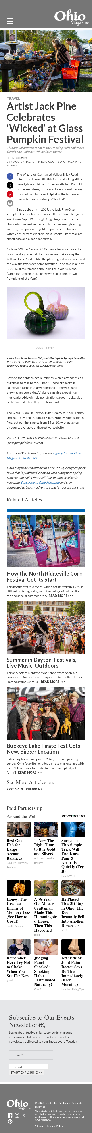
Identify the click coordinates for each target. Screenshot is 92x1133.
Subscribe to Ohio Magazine (40, 482)
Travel (13, 98)
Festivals (15, 789)
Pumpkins (34, 789)
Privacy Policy (55, 1126)
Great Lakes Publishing (57, 1103)
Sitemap (39, 1126)
